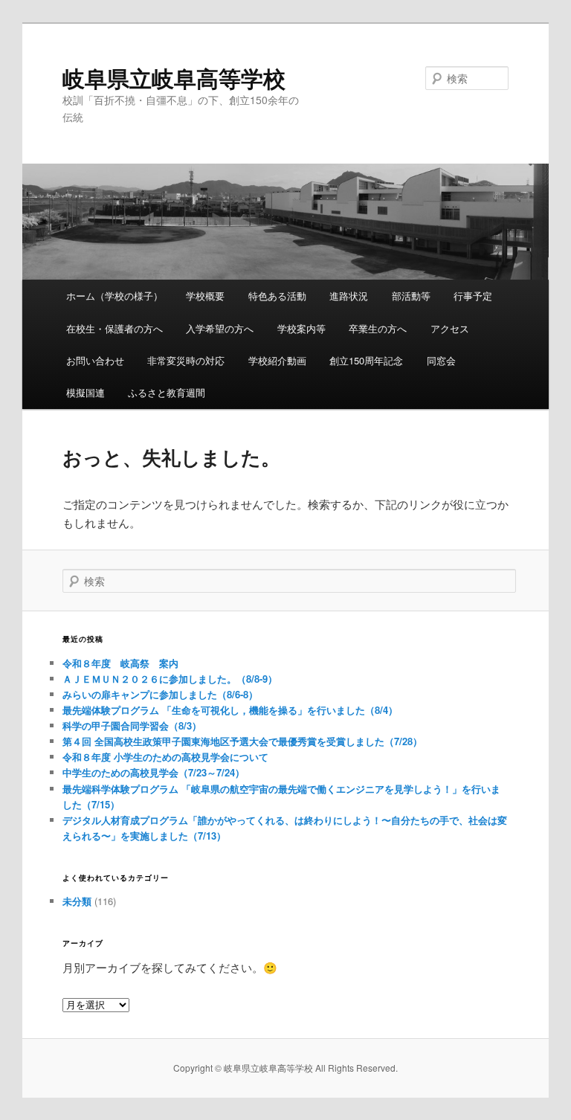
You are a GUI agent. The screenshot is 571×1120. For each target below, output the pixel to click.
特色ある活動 (277, 296)
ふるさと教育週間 (166, 392)
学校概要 (205, 296)
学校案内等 (301, 328)
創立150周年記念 (366, 360)
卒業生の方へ (378, 328)
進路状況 (348, 296)
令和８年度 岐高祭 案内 (120, 663)
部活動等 (411, 296)
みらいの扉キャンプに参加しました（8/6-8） (160, 694)
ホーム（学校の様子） (114, 296)
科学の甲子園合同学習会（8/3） (131, 725)
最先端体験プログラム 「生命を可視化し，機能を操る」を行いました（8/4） (230, 710)
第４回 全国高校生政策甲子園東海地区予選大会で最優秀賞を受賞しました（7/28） (242, 741)
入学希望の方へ (220, 328)
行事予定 (473, 296)
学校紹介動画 (277, 360)
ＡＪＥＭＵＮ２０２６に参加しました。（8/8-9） (169, 679)
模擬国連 (85, 392)
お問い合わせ (95, 360)
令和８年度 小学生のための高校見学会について (165, 757)
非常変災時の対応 (186, 360)
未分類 (76, 901)
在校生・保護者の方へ (114, 328)
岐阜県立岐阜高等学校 (174, 78)
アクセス (449, 328)
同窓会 (441, 360)
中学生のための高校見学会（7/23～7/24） (153, 772)
